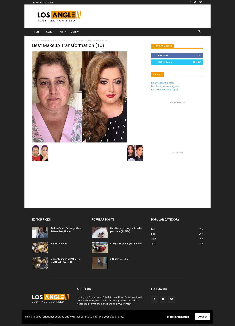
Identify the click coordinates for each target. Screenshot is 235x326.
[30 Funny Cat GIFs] (100, 263)
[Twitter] (200, 2)
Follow (197, 62)
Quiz (73, 31)
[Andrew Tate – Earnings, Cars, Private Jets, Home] (40, 232)
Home (35, 40)
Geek (49, 31)
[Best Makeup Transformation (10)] (79, 141)
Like (199, 55)
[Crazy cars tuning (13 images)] (100, 247)
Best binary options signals (165, 89)
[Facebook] (190, 2)
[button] (199, 31)
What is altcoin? (59, 243)
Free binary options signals (165, 86)
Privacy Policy (124, 303)
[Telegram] (195, 2)
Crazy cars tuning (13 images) (126, 243)
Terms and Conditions (100, 303)
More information (178, 316)
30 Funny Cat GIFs (119, 259)
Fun (36, 31)
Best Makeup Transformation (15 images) (59, 40)
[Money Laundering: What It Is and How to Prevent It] (40, 263)
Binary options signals (162, 82)
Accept (202, 316)
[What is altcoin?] (40, 247)
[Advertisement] (144, 16)
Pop (61, 31)
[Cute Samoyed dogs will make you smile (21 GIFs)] (100, 232)
